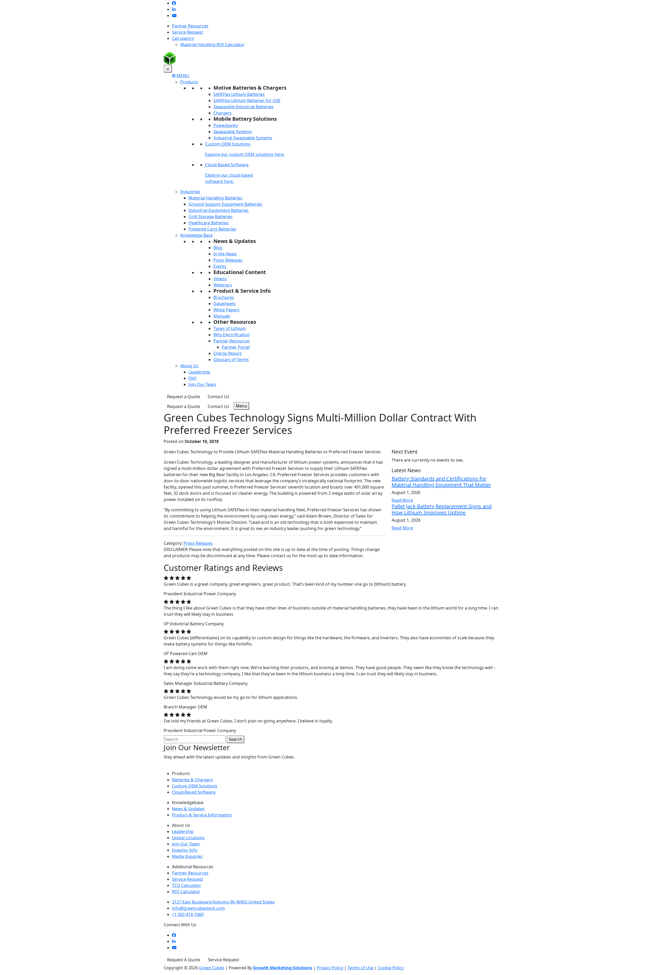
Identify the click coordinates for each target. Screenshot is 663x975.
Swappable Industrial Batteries (243, 107)
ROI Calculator (186, 891)
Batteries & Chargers (192, 780)
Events (219, 266)
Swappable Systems (232, 131)
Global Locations (188, 838)
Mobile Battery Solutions (245, 118)
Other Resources (234, 321)
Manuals (221, 316)
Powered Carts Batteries (212, 229)
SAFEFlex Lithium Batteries (239, 94)
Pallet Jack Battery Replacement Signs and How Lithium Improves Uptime (442, 509)
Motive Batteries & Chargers (249, 87)
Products (189, 82)
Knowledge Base (196, 235)
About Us (189, 366)
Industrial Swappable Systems (242, 138)
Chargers (222, 113)
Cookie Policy (391, 968)
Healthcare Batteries (209, 223)
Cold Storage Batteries (211, 216)
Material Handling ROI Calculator (212, 44)
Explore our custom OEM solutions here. (245, 154)
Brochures (223, 297)
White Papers (226, 310)
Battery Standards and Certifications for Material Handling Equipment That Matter (441, 481)
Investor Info (184, 850)
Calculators (183, 38)
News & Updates (234, 241)
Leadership (199, 372)
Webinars (222, 285)
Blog (217, 247)
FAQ (193, 378)
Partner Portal (236, 347)
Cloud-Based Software (227, 165)
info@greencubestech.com (198, 908)
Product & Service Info (242, 290)
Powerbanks (225, 125)
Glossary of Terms (231, 359)
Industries (190, 192)
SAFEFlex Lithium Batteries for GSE (246, 100)
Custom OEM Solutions (227, 144)
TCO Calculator (186, 885)
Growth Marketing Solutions (282, 968)
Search (235, 739)
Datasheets (224, 303)
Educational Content (239, 272)
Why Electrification (231, 335)
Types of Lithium (229, 328)
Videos (220, 279)
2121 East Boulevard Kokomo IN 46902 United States (223, 902)
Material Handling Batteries (215, 198)
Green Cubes (211, 968)
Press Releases (227, 260)
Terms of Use (360, 968)
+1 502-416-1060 (188, 914)
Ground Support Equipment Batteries (225, 204)
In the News (225, 254)
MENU (182, 75)
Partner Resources (190, 26)
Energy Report (227, 353)
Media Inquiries (187, 856)
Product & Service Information (202, 815)
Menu (241, 406)
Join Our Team (202, 384)
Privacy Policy (330, 968)
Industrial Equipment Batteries (219, 210)
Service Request (187, 32)
